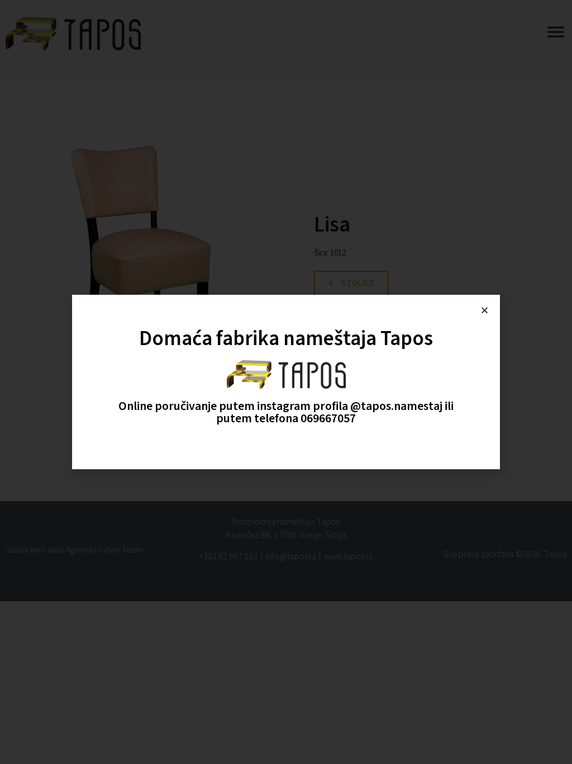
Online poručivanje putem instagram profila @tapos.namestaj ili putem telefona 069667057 (286, 412)
